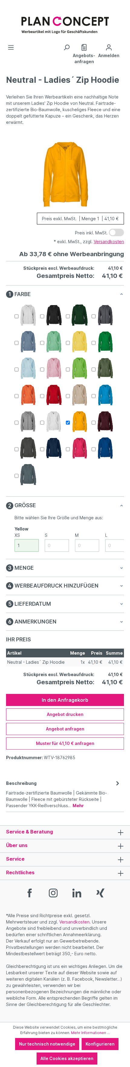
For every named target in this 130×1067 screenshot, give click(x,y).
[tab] (63, 794)
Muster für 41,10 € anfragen (65, 743)
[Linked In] (76, 892)
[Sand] (79, 395)
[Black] (53, 315)
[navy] (53, 448)
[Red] (53, 395)
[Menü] (11, 47)
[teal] (28, 475)
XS (17, 535)
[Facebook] (29, 892)
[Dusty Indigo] (28, 342)
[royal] (105, 448)
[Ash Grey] (28, 315)
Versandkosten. (75, 921)
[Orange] (28, 395)
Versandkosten (109, 241)
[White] (53, 421)
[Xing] (100, 892)
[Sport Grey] (28, 421)
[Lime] (79, 368)
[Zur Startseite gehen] (65, 22)
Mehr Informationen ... (90, 1032)
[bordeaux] (105, 421)
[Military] (105, 368)
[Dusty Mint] (53, 342)
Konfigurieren (100, 1043)
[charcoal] (28, 448)
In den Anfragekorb (65, 700)
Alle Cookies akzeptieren (67, 1058)
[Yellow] (79, 421)
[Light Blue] (28, 368)
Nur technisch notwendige (47, 1043)
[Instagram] (53, 892)
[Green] (105, 342)
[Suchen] (66, 47)
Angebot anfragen (65, 728)
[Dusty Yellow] (79, 342)
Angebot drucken (65, 714)
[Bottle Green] (79, 315)
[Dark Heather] (105, 315)
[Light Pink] (53, 368)
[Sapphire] (105, 395)
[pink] (79, 448)
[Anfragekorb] (122, 45)
